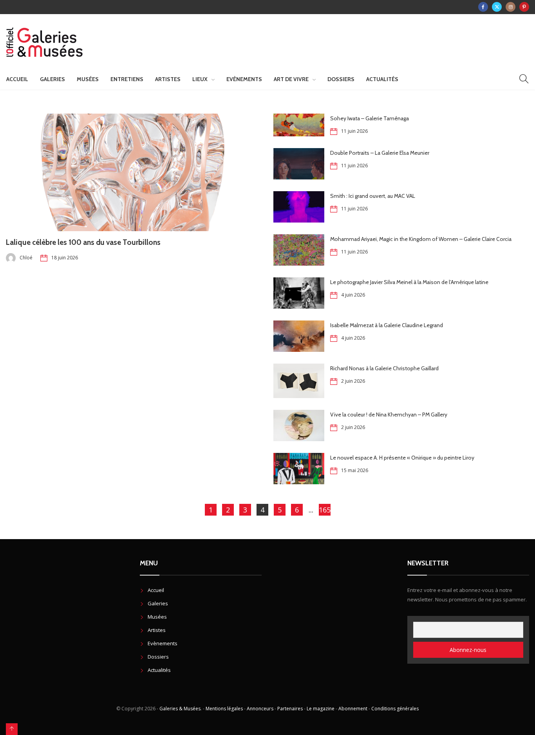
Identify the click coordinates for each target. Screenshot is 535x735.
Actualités (382, 79)
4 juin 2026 (353, 294)
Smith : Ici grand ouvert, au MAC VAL (372, 195)
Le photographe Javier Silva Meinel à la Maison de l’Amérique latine (409, 282)
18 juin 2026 (64, 257)
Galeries (52, 79)
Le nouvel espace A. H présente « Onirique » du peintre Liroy (402, 457)
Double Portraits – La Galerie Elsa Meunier (379, 152)
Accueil (17, 79)
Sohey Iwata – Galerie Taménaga (369, 118)
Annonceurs (260, 708)
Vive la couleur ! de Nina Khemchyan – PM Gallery (388, 414)
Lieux (200, 79)
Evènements (244, 79)
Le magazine (320, 708)
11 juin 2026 (354, 131)
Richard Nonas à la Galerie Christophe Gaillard (384, 368)
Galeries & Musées (180, 708)
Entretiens (126, 79)
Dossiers (340, 79)
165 (325, 509)
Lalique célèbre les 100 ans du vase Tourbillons (83, 242)
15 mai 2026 (354, 470)
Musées (88, 79)
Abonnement (352, 708)
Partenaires (290, 708)
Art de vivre (291, 79)
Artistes (168, 79)
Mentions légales (224, 708)
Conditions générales (395, 708)
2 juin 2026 (353, 381)
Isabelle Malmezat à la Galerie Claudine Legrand (386, 325)
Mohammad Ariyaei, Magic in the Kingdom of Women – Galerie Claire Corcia (421, 239)
